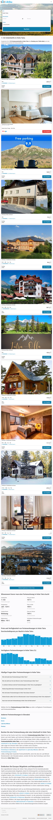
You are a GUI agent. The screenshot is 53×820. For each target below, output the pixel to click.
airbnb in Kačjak (24, 793)
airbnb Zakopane (39, 779)
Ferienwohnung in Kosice (8, 752)
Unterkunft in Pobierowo (17, 797)
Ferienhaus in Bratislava (8, 750)
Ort (3, 11)
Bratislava (3, 718)
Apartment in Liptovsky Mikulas (28, 750)
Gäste (4, 22)
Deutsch (41, 814)
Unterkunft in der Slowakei (9, 743)
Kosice (2, 721)
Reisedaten (5, 16)
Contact (49, 818)
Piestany (3, 726)
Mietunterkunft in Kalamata (24, 801)
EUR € (48, 814)
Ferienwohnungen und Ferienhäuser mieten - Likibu (6, 1)
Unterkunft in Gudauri (21, 775)
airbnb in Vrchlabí (46, 783)
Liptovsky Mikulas (5, 723)
